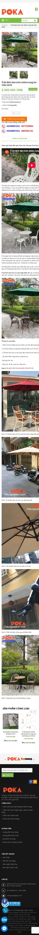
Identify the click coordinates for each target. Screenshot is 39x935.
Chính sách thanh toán (10, 815)
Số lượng (5, 109)
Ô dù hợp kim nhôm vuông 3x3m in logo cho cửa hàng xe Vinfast (28, 734)
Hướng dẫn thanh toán (11, 835)
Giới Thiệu (6, 857)
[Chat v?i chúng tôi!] (4, 928)
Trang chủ (4, 25)
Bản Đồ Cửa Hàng (9, 861)
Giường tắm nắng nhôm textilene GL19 (10, 733)
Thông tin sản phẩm (19, 139)
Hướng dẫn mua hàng (10, 832)
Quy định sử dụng (9, 839)
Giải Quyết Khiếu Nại (10, 864)
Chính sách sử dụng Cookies (13, 842)
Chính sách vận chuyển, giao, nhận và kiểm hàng (17, 811)
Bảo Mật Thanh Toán (10, 867)
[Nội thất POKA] (12, 12)
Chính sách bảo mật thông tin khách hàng (17, 807)
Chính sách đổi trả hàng (11, 819)
